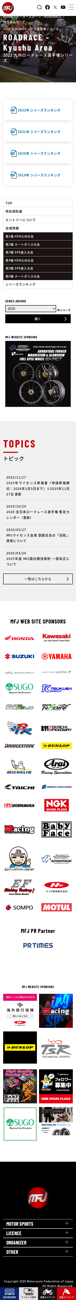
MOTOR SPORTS (19, 1224)
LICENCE (14, 1233)
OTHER (12, 1252)
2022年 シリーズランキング (39, 110)
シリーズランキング (20, 284)
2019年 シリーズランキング (39, 175)
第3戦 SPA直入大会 (19, 252)
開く (38, 318)
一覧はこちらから (38, 578)
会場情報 (12, 228)
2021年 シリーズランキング (39, 131)
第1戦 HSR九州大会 (19, 236)
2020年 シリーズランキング (39, 153)
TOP (8, 203)
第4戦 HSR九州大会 (19, 260)
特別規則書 (13, 211)
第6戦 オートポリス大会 (22, 276)
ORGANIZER (16, 1242)
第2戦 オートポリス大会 (22, 244)
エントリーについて (20, 219)
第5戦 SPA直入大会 (19, 268)
